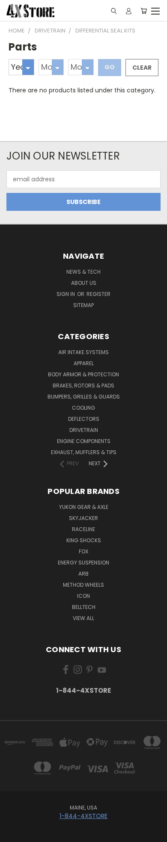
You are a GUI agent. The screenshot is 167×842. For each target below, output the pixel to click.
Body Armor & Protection (83, 374)
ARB (83, 573)
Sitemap (83, 305)
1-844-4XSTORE (83, 690)
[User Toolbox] (128, 10)
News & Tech (83, 271)
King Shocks (83, 540)
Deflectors (83, 418)
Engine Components (83, 441)
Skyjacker (83, 518)
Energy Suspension (83, 562)
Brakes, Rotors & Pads (83, 385)
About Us (83, 283)
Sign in (66, 294)
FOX (83, 551)
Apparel (84, 363)
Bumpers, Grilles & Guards (84, 396)
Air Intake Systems (83, 352)
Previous (13, 833)
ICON (83, 596)
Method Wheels (83, 584)
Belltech (83, 607)
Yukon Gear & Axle (83, 507)
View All (83, 618)
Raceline (83, 529)
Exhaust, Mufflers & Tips (83, 452)
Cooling (83, 407)
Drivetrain (83, 430)
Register (98, 294)
